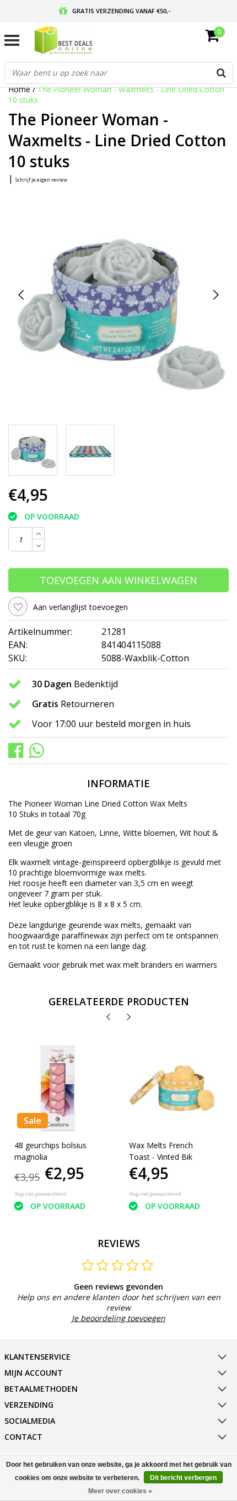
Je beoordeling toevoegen (118, 1318)
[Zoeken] (221, 73)
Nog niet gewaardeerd (40, 1193)
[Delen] (18, 750)
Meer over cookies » (120, 1491)
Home (19, 89)
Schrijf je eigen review (41, 179)
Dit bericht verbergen (183, 1478)
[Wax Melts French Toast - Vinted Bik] (172, 1088)
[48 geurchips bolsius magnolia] (57, 1088)
